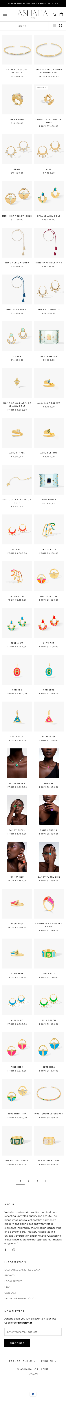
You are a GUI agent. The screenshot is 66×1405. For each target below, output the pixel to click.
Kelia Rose (49, 736)
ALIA (49, 169)
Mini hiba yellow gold (17, 216)
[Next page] (45, 1181)
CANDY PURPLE (49, 830)
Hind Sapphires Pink (49, 263)
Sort (23, 26)
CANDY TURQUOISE (49, 877)
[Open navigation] (5, 14)
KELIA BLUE (17, 736)
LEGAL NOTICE (13, 1281)
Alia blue (17, 1020)
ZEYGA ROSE (17, 596)
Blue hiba (49, 1067)
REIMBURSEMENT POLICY (20, 1298)
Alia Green (49, 1020)
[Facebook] (5, 1249)
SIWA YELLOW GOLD (49, 216)
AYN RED (17, 690)
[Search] (54, 14)
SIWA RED (49, 643)
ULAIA (17, 169)
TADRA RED (48, 783)
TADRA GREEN (17, 783)
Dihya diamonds (49, 1160)
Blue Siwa (17, 643)
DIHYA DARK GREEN (17, 1160)
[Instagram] (13, 1249)
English (47, 1361)
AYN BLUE (49, 690)
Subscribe (17, 1343)
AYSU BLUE (17, 973)
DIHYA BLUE (49, 973)
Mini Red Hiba (49, 596)
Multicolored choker (48, 1114)
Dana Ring (17, 119)
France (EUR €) (20, 1361)
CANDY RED (17, 877)
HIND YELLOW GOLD (17, 263)
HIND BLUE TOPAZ (17, 309)
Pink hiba (17, 1067)
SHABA (17, 356)
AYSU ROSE (17, 924)
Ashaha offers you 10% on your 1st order (33, 3)
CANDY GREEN (17, 830)
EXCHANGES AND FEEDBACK (22, 1269)
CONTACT (10, 1292)
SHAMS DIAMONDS (49, 309)
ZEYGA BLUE (49, 549)
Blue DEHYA (49, 499)
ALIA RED (17, 549)
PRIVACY (9, 1275)
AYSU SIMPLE (17, 453)
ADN (35, 1373)
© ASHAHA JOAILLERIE (33, 1369)
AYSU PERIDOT (49, 453)
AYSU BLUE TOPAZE (48, 403)
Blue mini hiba (17, 1114)
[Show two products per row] (60, 25)
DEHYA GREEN (49, 356)
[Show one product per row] (54, 25)
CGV (7, 1286)
